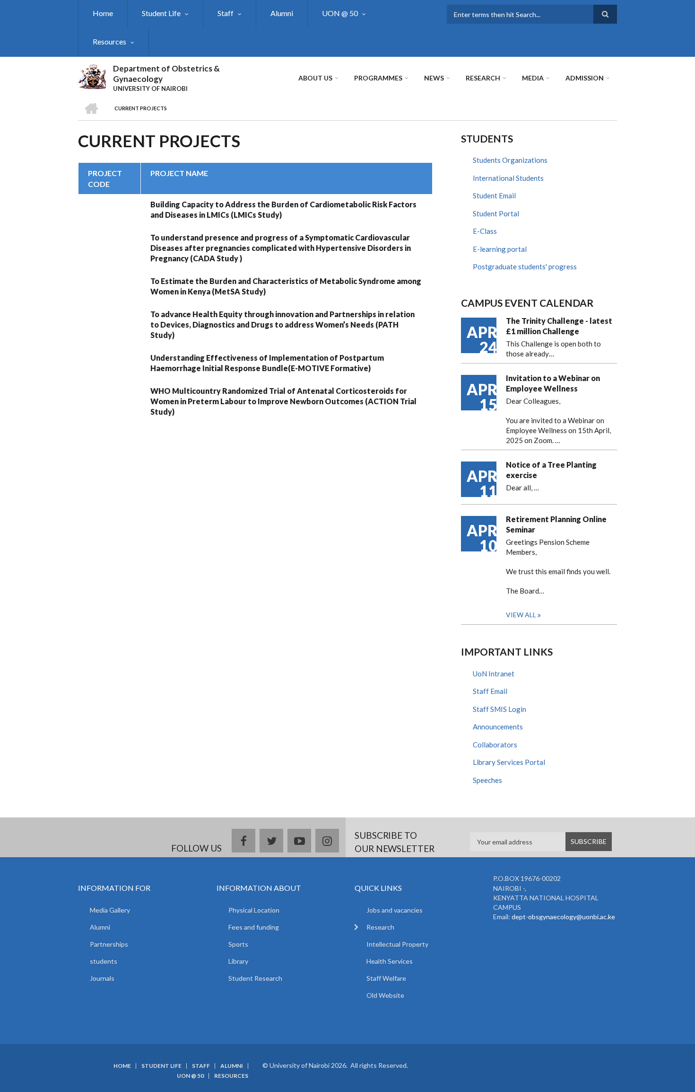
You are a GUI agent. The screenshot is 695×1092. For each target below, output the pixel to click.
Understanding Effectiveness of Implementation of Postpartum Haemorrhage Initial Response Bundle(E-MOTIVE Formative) (267, 363)
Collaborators (495, 744)
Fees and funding (253, 927)
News (434, 78)
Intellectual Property (397, 944)
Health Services (389, 961)
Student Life (161, 13)
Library (238, 961)
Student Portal (496, 213)
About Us (315, 78)
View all (521, 615)
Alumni (281, 13)
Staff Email (490, 691)
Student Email (494, 195)
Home (103, 13)
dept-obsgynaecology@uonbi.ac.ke (563, 917)
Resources (109, 41)
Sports (238, 944)
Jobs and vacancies (394, 910)
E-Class (485, 231)
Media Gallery (110, 910)
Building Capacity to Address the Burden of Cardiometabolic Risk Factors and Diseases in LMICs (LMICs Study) (283, 209)
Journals (102, 978)
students (103, 961)
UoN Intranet (493, 673)
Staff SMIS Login (499, 709)
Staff (225, 13)
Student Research (255, 978)
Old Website (385, 995)
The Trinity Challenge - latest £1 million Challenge (559, 326)
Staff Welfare (386, 978)
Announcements (498, 726)
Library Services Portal (509, 762)
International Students (508, 178)
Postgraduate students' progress (525, 266)
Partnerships (109, 944)
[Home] (92, 75)
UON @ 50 (340, 13)
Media (533, 78)
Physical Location (253, 910)
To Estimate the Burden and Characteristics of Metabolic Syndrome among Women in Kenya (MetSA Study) (285, 286)
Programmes (378, 78)
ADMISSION (584, 78)
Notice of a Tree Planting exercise (551, 469)
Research (483, 78)
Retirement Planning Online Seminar (556, 524)
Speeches (487, 780)
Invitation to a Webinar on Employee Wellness (553, 383)
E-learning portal (500, 249)
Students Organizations (510, 160)
